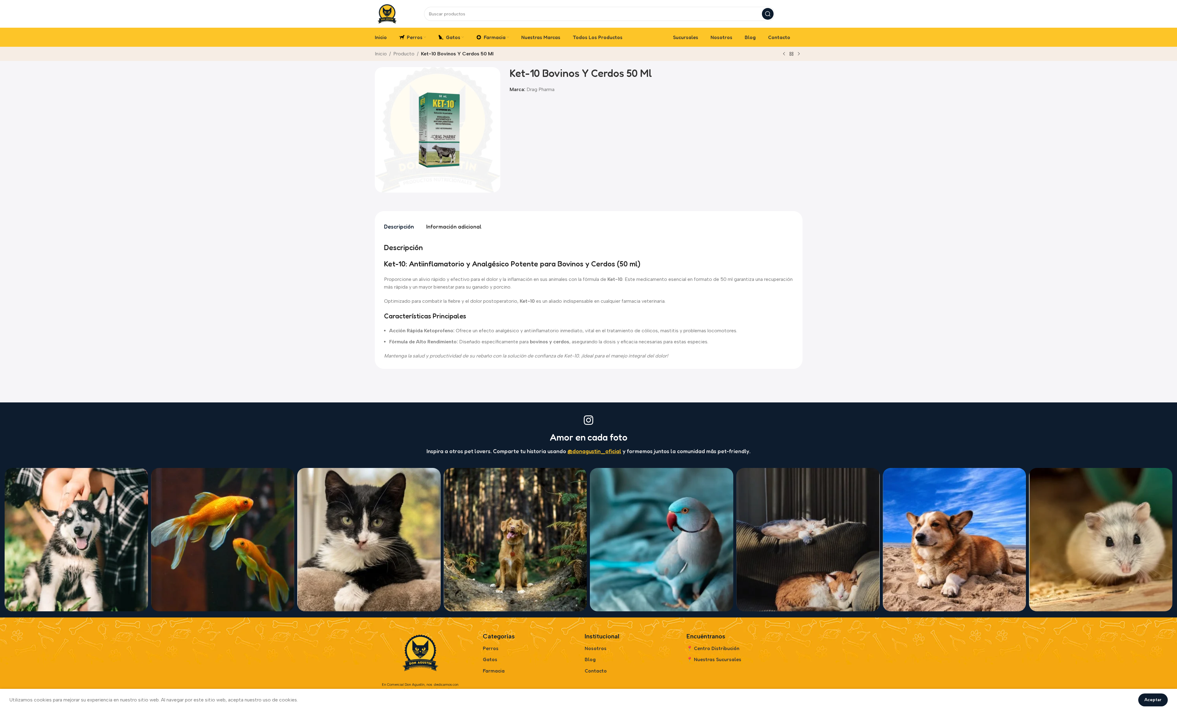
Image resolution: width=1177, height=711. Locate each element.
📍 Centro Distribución (713, 648)
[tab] (399, 226)
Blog (590, 659)
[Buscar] (768, 14)
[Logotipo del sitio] (387, 13)
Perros (490, 648)
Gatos (490, 659)
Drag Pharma (540, 89)
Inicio (381, 54)
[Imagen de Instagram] (76, 539)
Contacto (596, 671)
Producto (403, 54)
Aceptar (1153, 699)
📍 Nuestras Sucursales (714, 659)
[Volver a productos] (791, 54)
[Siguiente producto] (799, 54)
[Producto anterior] (784, 54)
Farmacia (494, 671)
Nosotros (596, 648)
